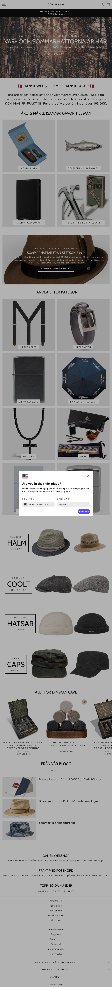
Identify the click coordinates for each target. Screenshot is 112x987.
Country (28, 499)
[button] (88, 476)
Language (64, 499)
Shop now (84, 511)
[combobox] (36, 504)
